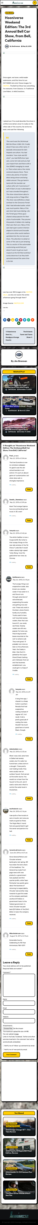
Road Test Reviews (13, 1126)
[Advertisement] (19, 1082)
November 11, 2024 (25, 389)
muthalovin (13, 809)
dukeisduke (13, 749)
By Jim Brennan (14, 46)
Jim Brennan (20, 361)
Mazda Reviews (12, 1168)
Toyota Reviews (12, 1147)
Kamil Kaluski (12, 410)
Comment (7, 972)
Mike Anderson (15, 933)
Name (5, 999)
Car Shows (9, 13)
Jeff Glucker (12, 389)
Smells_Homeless (16, 500)
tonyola (12, 530)
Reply (29, 489)
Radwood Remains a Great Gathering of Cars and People (17, 386)
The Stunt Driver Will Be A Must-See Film (18, 1194)
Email (5, 1008)
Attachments (7, 1026)
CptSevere (16, 577)
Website (5, 1017)
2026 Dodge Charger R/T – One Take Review (18, 1131)
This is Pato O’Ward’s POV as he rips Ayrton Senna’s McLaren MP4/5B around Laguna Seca (17, 427)
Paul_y (12, 456)
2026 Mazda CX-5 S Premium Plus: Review (19, 1173)
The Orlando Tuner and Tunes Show (26, 334)
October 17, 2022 (24, 432)
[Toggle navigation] (2, 2)
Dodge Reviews (12, 1123)
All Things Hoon (12, 1189)
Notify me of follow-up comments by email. (20, 1046)
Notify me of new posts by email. (16, 1049)
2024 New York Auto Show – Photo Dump (18, 407)
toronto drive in (15, 850)
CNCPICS (6, 86)
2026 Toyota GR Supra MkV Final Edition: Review (19, 1152)
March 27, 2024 (25, 410)
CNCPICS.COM (19, 303)
